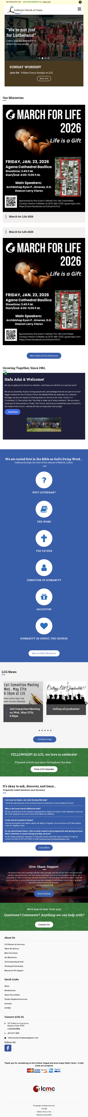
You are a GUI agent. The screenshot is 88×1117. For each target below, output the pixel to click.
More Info (44, 78)
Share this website (12, 995)
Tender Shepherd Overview (15, 999)
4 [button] (48, 58)
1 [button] (39, 58)
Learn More (44, 847)
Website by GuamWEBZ (44, 1115)
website (16, 814)
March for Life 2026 (21, 216)
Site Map (44, 1109)
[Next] (86, 701)
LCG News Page (45, 739)
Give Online (44, 893)
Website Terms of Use (44, 1112)
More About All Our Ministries (44, 355)
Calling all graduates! (66, 709)
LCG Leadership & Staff (13, 962)
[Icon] (44, 517)
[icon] (44, 487)
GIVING (7, 1008)
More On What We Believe (44, 653)
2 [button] (42, 58)
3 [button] (45, 58)
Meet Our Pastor (11, 953)
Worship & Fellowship (13, 966)
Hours (6, 986)
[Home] (24, 9)
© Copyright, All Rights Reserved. (44, 1106)
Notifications (9, 990)
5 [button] (50, 730)
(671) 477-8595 (13, 1033)
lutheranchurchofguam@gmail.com (54, 839)
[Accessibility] (80, 2)
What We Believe (11, 949)
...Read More (12, 412)
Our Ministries (10, 957)
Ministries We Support (13, 970)
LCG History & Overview (14, 944)
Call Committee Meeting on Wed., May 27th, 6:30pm (25, 712)
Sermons (8, 1003)
